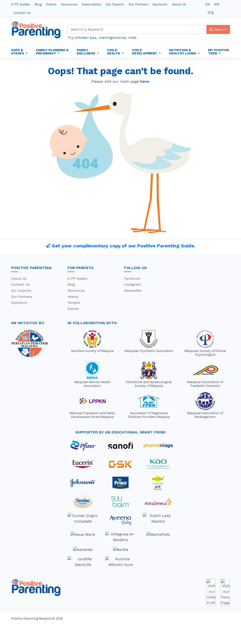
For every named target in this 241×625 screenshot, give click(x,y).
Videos (73, 296)
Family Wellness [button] (86, 51)
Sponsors (160, 4)
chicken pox (85, 37)
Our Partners (138, 4)
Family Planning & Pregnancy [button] (52, 51)
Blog (38, 4)
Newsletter (133, 290)
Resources (69, 4)
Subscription (91, 4)
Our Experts (115, 4)
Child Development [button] (145, 51)
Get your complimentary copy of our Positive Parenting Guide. (123, 246)
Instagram (132, 284)
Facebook (132, 278)
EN (207, 4)
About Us (179, 4)
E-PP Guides (20, 4)
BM (216, 4)
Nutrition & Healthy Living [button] (183, 51)
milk (132, 37)
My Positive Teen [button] (218, 51)
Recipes (74, 302)
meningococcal (112, 37)
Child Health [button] (114, 51)
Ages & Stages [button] (18, 51)
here (144, 81)
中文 (211, 13)
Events (51, 4)
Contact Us (22, 13)
